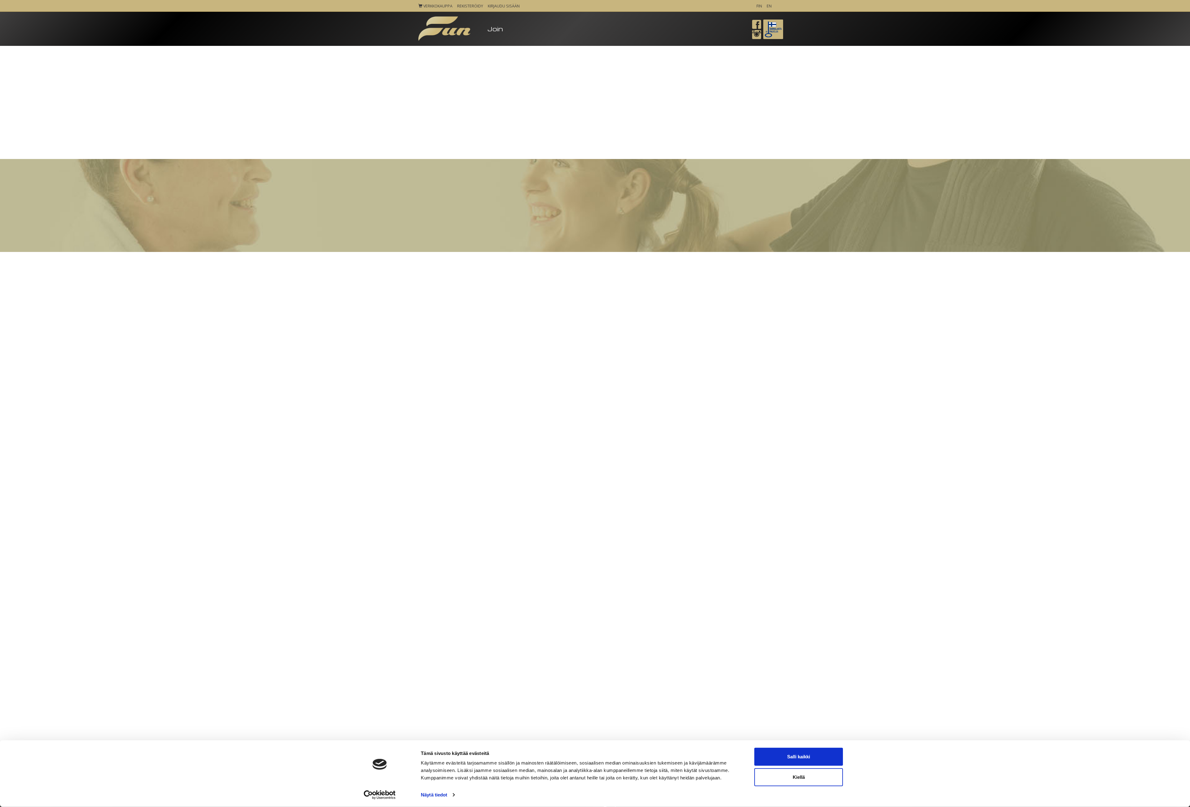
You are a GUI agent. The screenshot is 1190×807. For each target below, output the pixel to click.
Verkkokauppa (437, 6)
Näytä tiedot (434, 794)
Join (495, 28)
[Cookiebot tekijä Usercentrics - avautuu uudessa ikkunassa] (380, 795)
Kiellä (799, 776)
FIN (759, 6)
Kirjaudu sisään (504, 6)
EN (769, 6)
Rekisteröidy (470, 6)
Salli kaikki (798, 756)
